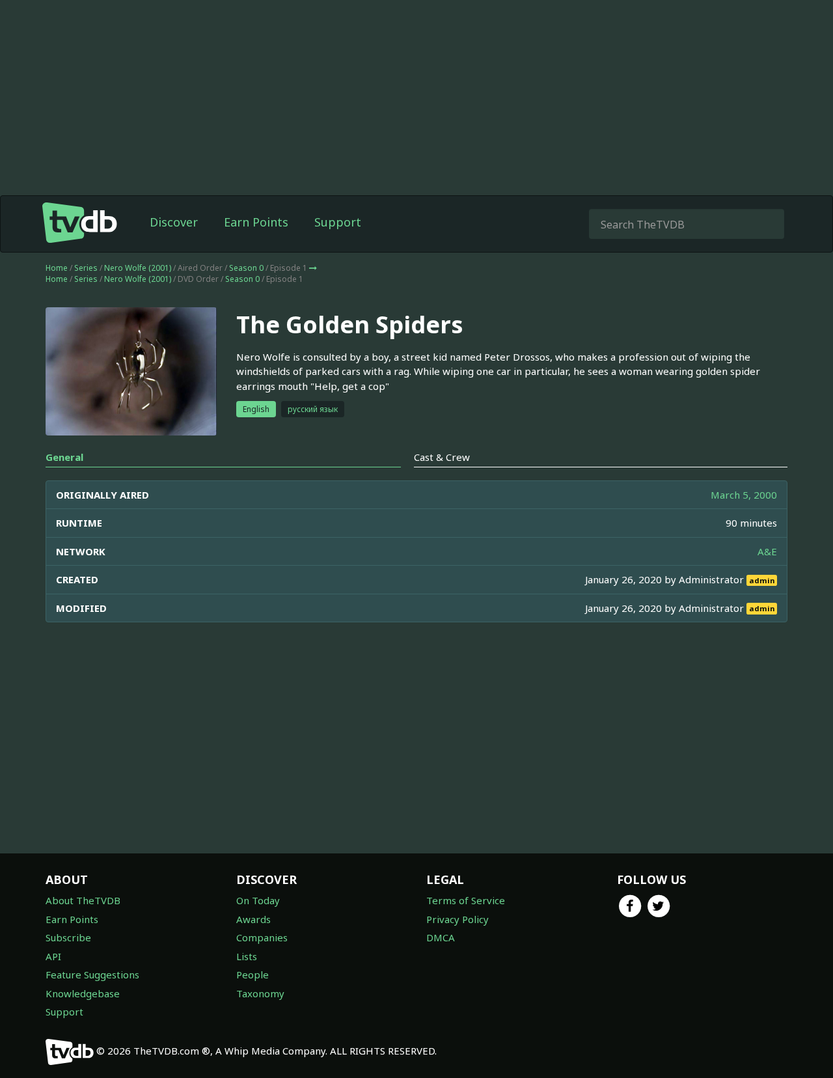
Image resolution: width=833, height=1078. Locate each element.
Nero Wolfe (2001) (137, 267)
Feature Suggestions (92, 974)
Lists (246, 956)
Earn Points (256, 222)
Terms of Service (465, 900)
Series (86, 267)
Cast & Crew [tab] (442, 456)
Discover (174, 222)
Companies (262, 937)
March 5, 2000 (744, 494)
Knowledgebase (83, 993)
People (252, 974)
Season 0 (246, 267)
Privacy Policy (457, 919)
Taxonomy (260, 993)
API (53, 956)
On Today (258, 900)
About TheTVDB (83, 900)
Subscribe (68, 937)
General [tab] (64, 456)
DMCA (440, 937)
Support (337, 222)
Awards (253, 919)
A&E (767, 551)
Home (57, 267)
